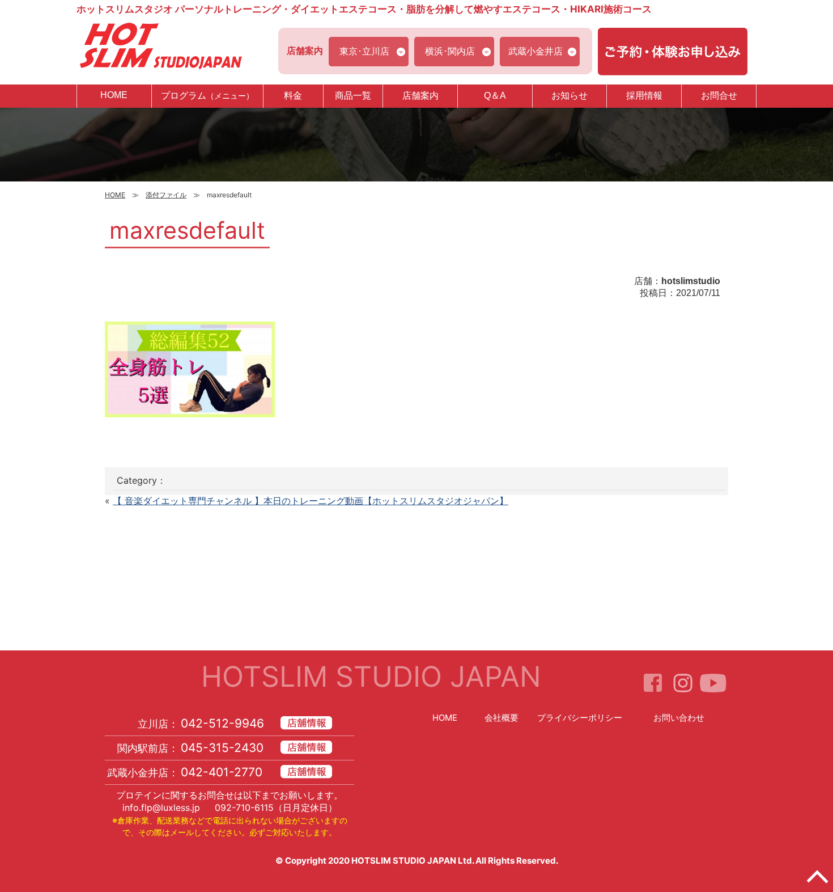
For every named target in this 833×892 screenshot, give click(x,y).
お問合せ (719, 95)
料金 (293, 95)
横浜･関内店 (450, 51)
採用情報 (644, 95)
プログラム (207, 95)
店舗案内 (420, 95)
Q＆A (495, 95)
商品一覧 (353, 95)
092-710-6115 (244, 807)
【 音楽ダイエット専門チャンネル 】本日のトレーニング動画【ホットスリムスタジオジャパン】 (310, 500)
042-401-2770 (221, 772)
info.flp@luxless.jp (161, 807)
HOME (114, 95)
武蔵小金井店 (535, 51)
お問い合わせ (678, 717)
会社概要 (501, 717)
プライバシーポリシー (579, 717)
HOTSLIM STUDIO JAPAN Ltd (411, 860)
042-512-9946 (222, 723)
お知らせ (569, 95)
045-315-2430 (222, 748)
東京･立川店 (364, 51)
